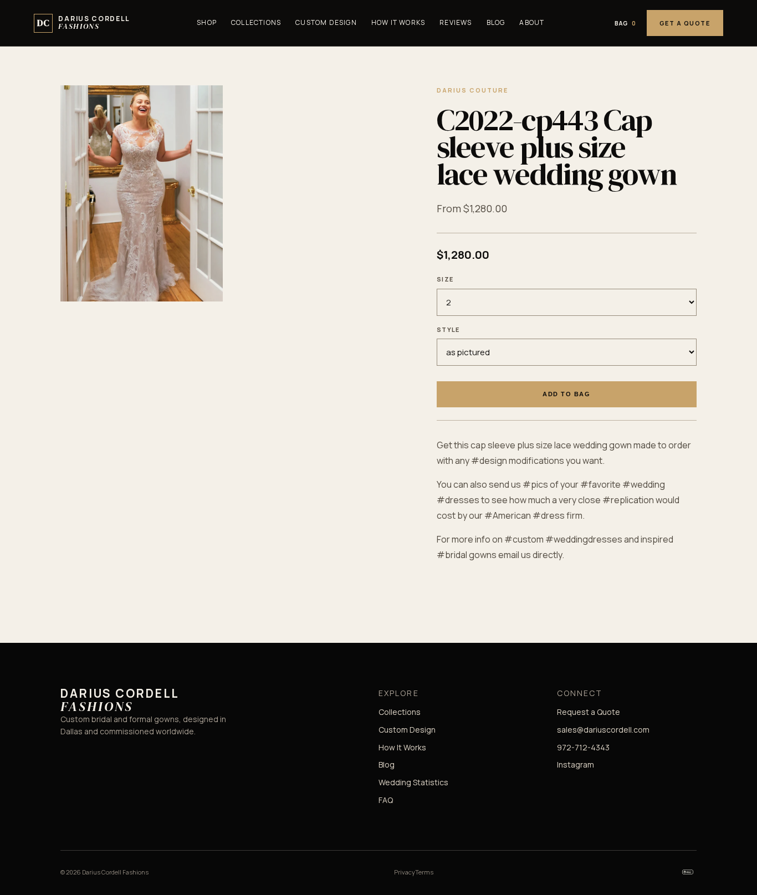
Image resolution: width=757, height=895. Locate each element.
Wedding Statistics (413, 782)
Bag (626, 23)
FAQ (385, 800)
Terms (424, 872)
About (531, 22)
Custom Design (326, 22)
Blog (496, 22)
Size (445, 279)
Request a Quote (588, 712)
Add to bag (566, 394)
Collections (256, 22)
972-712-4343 (583, 747)
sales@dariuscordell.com (603, 729)
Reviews (455, 22)
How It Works (398, 22)
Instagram (575, 764)
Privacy (404, 872)
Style (448, 329)
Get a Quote (684, 23)
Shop (207, 22)
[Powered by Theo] (688, 872)
